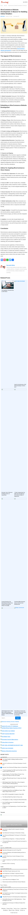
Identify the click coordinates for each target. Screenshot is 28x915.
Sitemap (17, 910)
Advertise (3, 908)
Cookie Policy (23, 908)
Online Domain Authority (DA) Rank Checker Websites (13, 881)
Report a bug (11, 910)
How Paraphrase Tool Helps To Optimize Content (12, 873)
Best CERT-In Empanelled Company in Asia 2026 (13, 794)
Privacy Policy (10, 908)
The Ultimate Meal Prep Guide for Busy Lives (12, 797)
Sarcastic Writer (10, 265)
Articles (5, 5)
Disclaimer (5, 910)
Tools (2, 866)
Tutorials (3, 812)
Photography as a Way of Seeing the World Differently (14, 799)
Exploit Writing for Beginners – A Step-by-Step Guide (13, 838)
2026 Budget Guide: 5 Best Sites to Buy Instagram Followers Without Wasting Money (13, 783)
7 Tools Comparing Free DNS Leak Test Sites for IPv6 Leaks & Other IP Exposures (14, 771)
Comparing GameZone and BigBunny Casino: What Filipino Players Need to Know (13, 791)
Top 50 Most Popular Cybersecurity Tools (11, 871)
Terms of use (17, 908)
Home (2, 5)
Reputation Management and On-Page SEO (11, 850)
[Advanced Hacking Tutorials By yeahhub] (10, 721)
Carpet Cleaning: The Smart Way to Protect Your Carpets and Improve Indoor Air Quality (13, 775)
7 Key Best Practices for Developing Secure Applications (14, 896)
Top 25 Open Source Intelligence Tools (10, 879)
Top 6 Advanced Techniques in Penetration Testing (13, 832)
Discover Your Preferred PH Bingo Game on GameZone (7, 494)
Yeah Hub (15, 912)
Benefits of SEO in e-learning (8, 863)
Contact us (22, 910)
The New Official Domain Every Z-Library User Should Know (19, 603)
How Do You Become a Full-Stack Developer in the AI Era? (20, 386)
